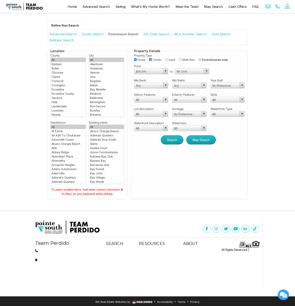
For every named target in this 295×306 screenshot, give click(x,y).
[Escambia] (68, 89)
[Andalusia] (106, 68)
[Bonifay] (106, 110)
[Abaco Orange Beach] (68, 144)
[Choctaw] (68, 72)
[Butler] (68, 68)
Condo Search (92, 34)
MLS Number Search (190, 34)
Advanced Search (63, 34)
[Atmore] (106, 72)
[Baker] (106, 85)
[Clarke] (68, 77)
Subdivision (58, 122)
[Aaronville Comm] (68, 139)
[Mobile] (68, 115)
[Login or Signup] (287, 6)
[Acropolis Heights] (68, 165)
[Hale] (68, 102)
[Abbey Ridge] (68, 152)
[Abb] (68, 148)
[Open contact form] (268, 6)
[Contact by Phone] (277, 6)
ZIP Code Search (156, 34)
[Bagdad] (106, 81)
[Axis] (106, 77)
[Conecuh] (68, 81)
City (91, 55)
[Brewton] (106, 115)
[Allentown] (106, 64)
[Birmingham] (106, 102)
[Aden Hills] (68, 173)
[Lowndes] (68, 110)
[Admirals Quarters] (68, 182)
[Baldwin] (68, 64)
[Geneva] (68, 98)
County (55, 55)
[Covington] (68, 85)
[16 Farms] (68, 131)
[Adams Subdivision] (68, 169)
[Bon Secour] (106, 106)
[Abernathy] (68, 161)
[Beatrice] (106, 93)
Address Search (61, 40)
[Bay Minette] (106, 89)
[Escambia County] (68, 93)
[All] (68, 60)
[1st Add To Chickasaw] (68, 135)
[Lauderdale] (68, 106)
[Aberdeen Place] (68, 156)
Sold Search (221, 34)
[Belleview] (106, 98)
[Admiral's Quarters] (68, 177)
